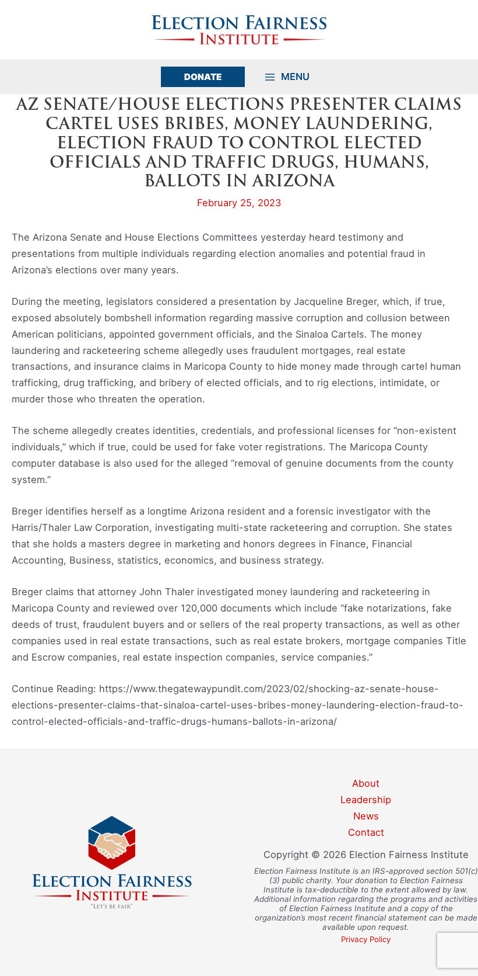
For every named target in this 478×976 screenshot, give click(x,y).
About (365, 783)
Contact (366, 832)
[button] (203, 77)
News (366, 816)
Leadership (365, 799)
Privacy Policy (366, 939)
